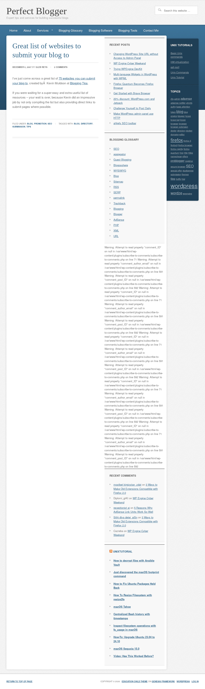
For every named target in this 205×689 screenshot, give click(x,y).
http (186, 152)
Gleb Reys (41, 67)
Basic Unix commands (177, 55)
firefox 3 (187, 140)
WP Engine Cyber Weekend (130, 63)
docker (189, 130)
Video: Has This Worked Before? (134, 656)
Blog (116, 176)
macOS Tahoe (122, 606)
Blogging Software (100, 30)
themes (185, 174)
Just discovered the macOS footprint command (136, 574)
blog (30, 123)
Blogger (118, 214)
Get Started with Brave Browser (132, 93)
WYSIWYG (120, 170)
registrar (189, 160)
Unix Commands (180, 72)
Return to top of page (19, 681)
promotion (40, 123)
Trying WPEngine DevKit (128, 69)
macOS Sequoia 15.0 (126, 648)
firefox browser (185, 145)
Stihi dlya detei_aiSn (125, 517)
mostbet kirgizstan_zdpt (127, 484)
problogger (177, 160)
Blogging (119, 209)
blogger (181, 115)
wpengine (187, 193)
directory (87, 123)
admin (177, 98)
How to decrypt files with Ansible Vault (134, 562)
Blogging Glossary (71, 30)
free (181, 152)
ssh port (175, 67)
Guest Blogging (122, 159)
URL (116, 236)
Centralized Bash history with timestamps (132, 616)
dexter (174, 130)
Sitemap (118, 181)
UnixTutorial (122, 551)
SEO (50, 123)
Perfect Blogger (36, 11)
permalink (119, 198)
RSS (116, 187)
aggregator (120, 154)
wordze (176, 192)
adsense (186, 98)
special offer (176, 170)
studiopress (188, 170)
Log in (195, 681)
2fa (172, 98)
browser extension (179, 126)
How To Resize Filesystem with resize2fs (133, 597)
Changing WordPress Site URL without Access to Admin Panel (136, 56)
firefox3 (174, 145)
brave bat (175, 119)
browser (183, 123)
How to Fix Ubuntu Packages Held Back (135, 586)
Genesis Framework (163, 681)
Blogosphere (121, 165)
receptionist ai (122, 508)
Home (13, 30)
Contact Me (151, 30)
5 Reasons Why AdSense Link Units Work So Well (133, 510)
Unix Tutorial (177, 77)
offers (185, 156)
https (190, 152)
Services (41, 31)
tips (28, 126)
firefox (177, 139)
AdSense (119, 220)
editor (182, 134)
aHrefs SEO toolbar (125, 123)
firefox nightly (177, 148)
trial (183, 178)
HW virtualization (180, 62)
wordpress (184, 185)
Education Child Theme (135, 681)
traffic (178, 178)
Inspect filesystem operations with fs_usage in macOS (135, 627)
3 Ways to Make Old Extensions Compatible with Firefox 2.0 (136, 489)
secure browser (178, 166)
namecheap (176, 156)
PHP (116, 225)
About (27, 30)
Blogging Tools (127, 30)
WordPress (183, 681)
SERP (117, 192)
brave (188, 115)
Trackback (120, 203)
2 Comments (60, 67)
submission (18, 126)
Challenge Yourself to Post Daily (132, 108)
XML (116, 230)
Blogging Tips (79, 83)
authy (173, 106)
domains (175, 134)
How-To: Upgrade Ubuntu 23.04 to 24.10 (134, 639)
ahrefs (189, 102)
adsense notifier (178, 102)
